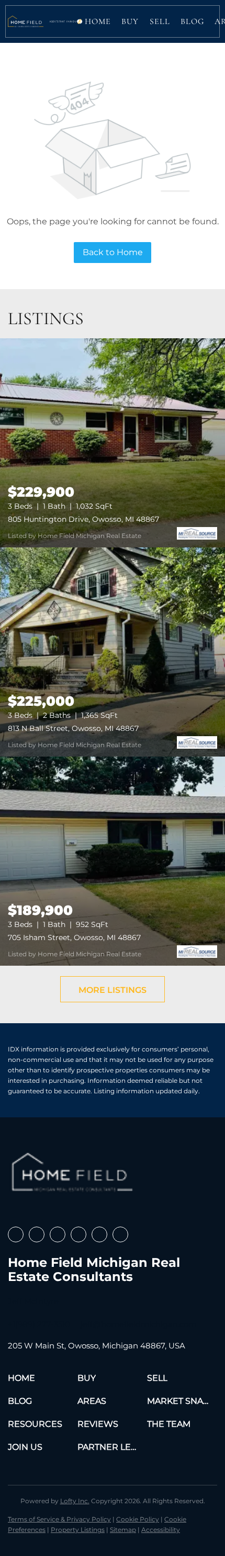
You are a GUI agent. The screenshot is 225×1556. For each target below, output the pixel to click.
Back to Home (113, 252)
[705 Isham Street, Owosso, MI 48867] (112, 861)
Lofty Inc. (74, 1501)
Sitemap (123, 1530)
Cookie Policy (137, 1519)
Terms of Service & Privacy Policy (59, 1519)
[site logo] (74, 1176)
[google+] (120, 1234)
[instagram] (78, 1234)
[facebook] (16, 1234)
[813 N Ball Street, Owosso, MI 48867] (112, 652)
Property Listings (78, 1530)
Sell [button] (160, 21)
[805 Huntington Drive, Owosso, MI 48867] (112, 442)
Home (98, 21)
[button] (25, 21)
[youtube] (99, 1234)
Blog (192, 21)
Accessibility (160, 1530)
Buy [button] (130, 21)
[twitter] (57, 1234)
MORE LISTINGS (112, 990)
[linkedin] (36, 1234)
